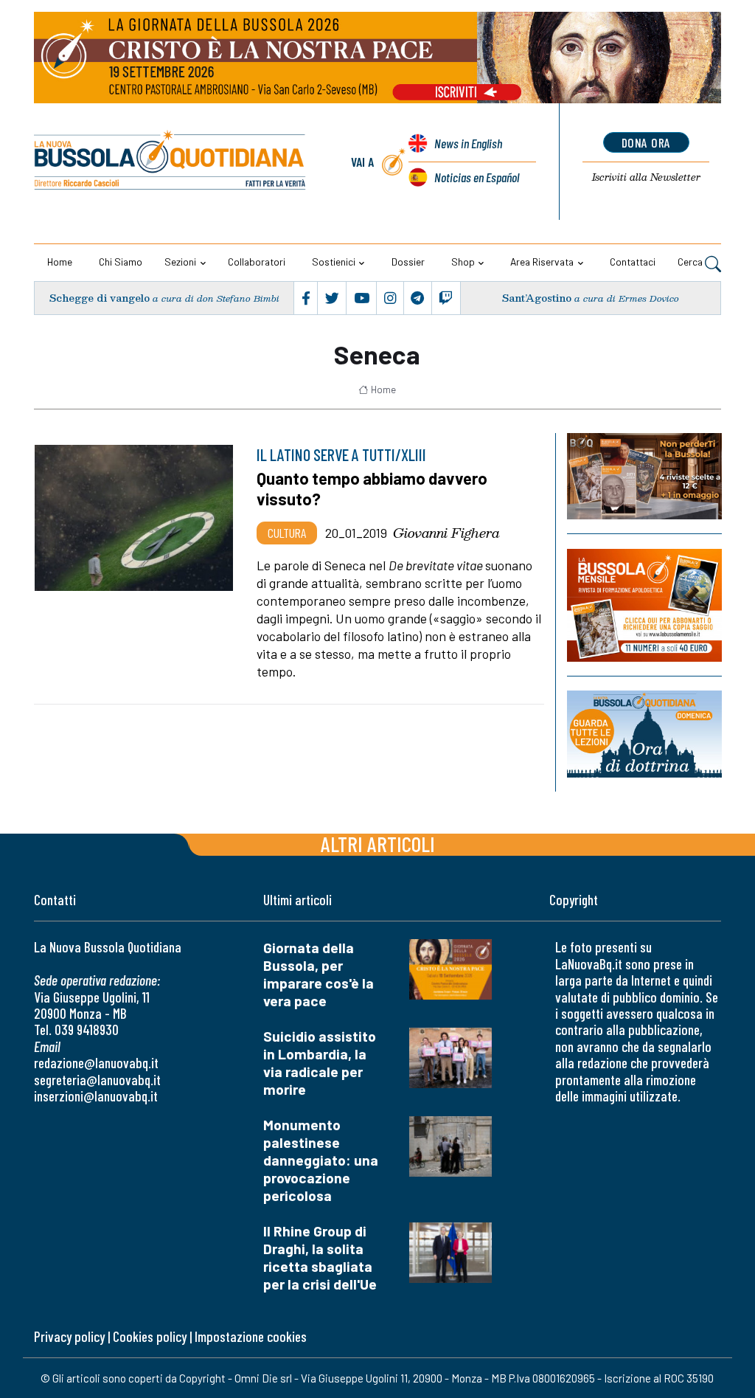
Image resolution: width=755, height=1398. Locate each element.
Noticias (476, 177)
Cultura (287, 533)
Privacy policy (69, 1336)
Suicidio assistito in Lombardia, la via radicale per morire (319, 1063)
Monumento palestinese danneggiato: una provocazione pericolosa (320, 1160)
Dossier (408, 261)
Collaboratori (256, 261)
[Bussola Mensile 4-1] (644, 476)
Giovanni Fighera (446, 532)
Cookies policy (150, 1336)
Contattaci (632, 261)
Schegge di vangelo (99, 297)
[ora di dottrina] (644, 734)
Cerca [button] (691, 261)
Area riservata (542, 261)
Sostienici (333, 261)
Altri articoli (378, 844)
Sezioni (180, 261)
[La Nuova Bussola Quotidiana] (170, 162)
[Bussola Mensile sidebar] (644, 605)
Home (59, 261)
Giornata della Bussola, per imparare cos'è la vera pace (318, 974)
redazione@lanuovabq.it (96, 1062)
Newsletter (646, 177)
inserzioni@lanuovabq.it (96, 1095)
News (468, 143)
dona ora (646, 142)
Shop (463, 261)
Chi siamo (120, 261)
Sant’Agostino (536, 297)
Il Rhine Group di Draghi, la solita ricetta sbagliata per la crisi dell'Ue (320, 1257)
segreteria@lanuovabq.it (97, 1079)
